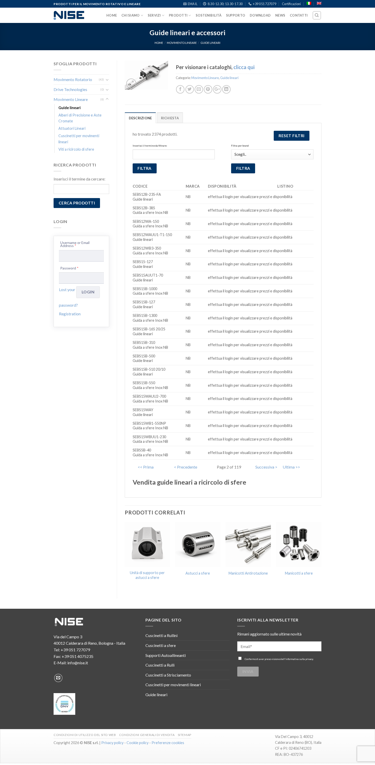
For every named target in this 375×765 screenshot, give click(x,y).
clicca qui (244, 67)
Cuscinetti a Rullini (161, 635)
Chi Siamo (130, 15)
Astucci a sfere (197, 573)
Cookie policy (137, 743)
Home (111, 15)
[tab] (140, 117)
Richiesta (170, 118)
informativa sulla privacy (299, 659)
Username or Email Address (75, 244)
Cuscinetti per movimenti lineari (78, 139)
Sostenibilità (208, 15)
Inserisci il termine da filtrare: (150, 146)
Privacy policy (112, 743)
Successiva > (266, 466)
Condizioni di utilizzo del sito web (85, 735)
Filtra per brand (240, 146)
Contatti (299, 15)
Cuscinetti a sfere (160, 645)
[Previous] (125, 555)
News (280, 15)
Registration (70, 313)
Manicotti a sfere (299, 573)
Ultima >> (291, 466)
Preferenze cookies (168, 743)
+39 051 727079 (75, 649)
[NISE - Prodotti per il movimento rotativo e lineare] (69, 15)
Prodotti (178, 15)
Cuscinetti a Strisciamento (168, 674)
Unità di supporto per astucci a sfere (147, 575)
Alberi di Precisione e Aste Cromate (80, 118)
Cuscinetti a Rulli (159, 665)
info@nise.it (77, 662)
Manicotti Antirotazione (248, 573)
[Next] (321, 555)
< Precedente (185, 466)
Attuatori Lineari (71, 128)
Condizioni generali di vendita (146, 735)
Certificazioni (291, 4)
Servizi (154, 15)
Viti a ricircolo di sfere (76, 149)
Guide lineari (210, 42)
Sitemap (184, 735)
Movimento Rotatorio (73, 79)
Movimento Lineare (182, 42)
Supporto (235, 15)
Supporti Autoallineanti (165, 655)
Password (69, 268)
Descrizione (140, 118)
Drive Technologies (70, 89)
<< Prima (146, 466)
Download (260, 15)
